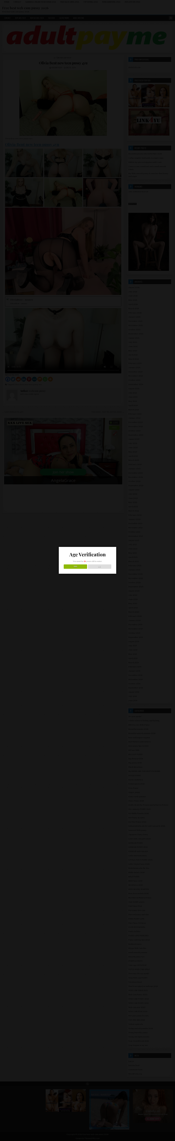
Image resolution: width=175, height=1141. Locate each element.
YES (75, 567)
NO (99, 567)
